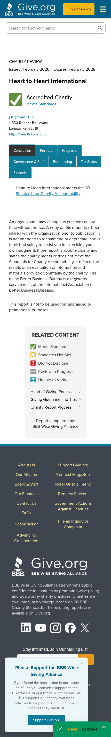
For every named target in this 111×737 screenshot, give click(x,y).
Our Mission (26, 474)
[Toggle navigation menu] (103, 9)
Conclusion (22, 150)
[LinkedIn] (26, 629)
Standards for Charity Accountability (48, 193)
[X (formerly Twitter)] (85, 629)
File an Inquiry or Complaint (73, 524)
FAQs (26, 513)
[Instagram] (55, 629)
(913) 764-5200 (21, 117)
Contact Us (26, 503)
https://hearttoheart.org (27, 134)
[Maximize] (104, 727)
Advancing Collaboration (26, 538)
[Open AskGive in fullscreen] (60, 729)
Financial (20, 172)
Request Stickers (73, 493)
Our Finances (26, 493)
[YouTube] (40, 629)
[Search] (100, 28)
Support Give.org (79, 9)
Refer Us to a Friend (73, 484)
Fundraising (62, 161)
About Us (26, 465)
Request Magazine (73, 474)
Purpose (46, 150)
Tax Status (89, 161)
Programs (69, 150)
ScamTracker (26, 524)
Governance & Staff (28, 161)
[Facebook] (70, 629)
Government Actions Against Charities (73, 506)
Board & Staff (26, 484)
